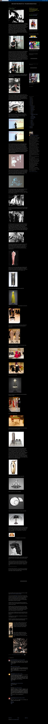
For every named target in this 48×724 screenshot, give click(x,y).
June (31, 113)
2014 (31, 101)
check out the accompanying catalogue (16, 593)
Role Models (32, 118)
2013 (31, 102)
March (32, 122)
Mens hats (12, 701)
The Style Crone (13, 683)
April (31, 121)
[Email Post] (25, 654)
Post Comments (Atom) (15, 719)
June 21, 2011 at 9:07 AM (19, 683)
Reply (11, 664)
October (32, 108)
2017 (31, 97)
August (32, 110)
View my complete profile (33, 171)
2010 (31, 126)
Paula (11, 666)
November (32, 107)
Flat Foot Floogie (33, 117)
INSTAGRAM (35, 15)
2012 (31, 103)
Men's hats (12, 702)
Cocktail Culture (33, 116)
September (32, 109)
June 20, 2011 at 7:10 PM (16, 666)
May (31, 120)
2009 (31, 127)
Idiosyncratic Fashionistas (24, 3)
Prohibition (16, 596)
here (34, 11)
